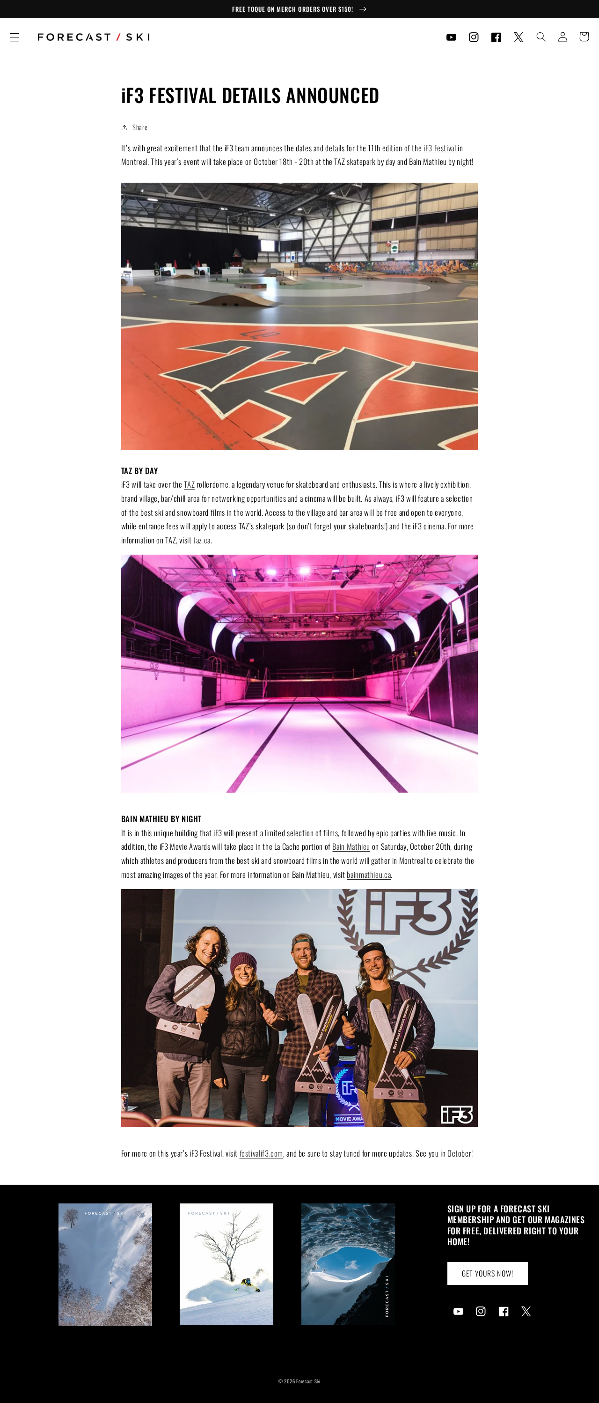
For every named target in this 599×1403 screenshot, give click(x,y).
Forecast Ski (308, 1381)
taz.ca (202, 540)
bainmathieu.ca (369, 874)
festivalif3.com (261, 1153)
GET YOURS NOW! (487, 1273)
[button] (14, 37)
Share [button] (139, 127)
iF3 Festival (440, 148)
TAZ (189, 484)
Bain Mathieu (351, 846)
